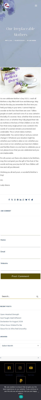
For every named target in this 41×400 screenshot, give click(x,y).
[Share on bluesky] (26, 199)
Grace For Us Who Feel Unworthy (13, 329)
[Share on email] (32, 199)
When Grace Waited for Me (11, 325)
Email (3, 251)
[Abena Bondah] (6, 5)
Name (3, 240)
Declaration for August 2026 (11, 321)
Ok (21, 397)
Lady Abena (32, 40)
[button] (36, 5)
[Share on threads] (15, 199)
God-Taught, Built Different (10, 318)
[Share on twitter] (12, 199)
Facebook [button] (9, 375)
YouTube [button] (31, 375)
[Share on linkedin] (20, 199)
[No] (38, 392)
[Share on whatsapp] (23, 199)
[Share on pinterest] (17, 199)
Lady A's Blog (20, 40)
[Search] (20, 296)
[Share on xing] (29, 199)
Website (4, 263)
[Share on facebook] (9, 199)
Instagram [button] (20, 375)
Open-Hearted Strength (9, 314)
